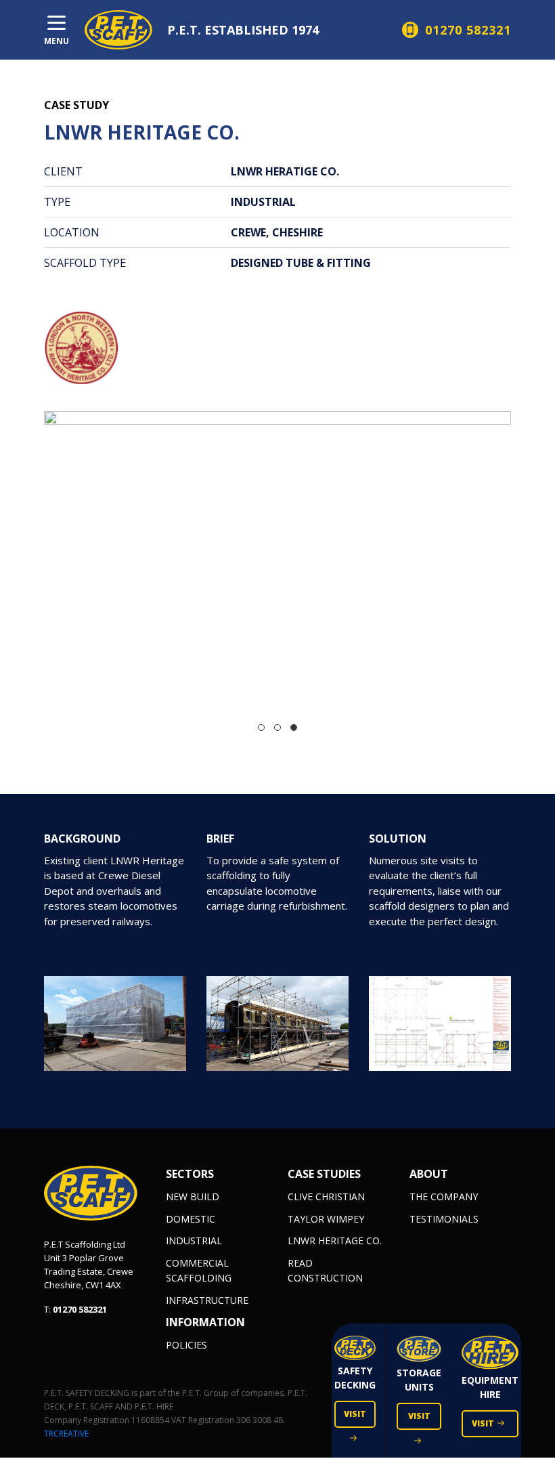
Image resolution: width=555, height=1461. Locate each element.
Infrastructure (207, 1300)
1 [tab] (261, 727)
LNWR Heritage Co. (335, 1240)
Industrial (194, 1240)
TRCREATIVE (66, 1433)
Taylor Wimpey (326, 1218)
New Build (192, 1196)
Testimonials (444, 1218)
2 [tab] (277, 727)
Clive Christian (326, 1196)
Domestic (190, 1218)
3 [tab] (293, 727)
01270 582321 (80, 1309)
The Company (443, 1196)
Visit (355, 1414)
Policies (186, 1344)
